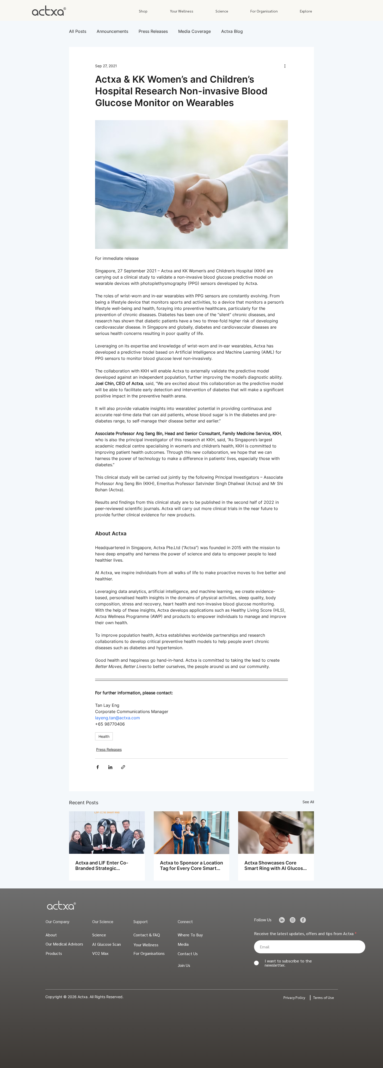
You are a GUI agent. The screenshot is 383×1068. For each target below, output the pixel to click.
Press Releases (153, 31)
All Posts (77, 31)
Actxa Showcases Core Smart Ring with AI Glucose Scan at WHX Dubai (275, 865)
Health (103, 736)
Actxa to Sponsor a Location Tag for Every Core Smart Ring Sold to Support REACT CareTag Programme (191, 865)
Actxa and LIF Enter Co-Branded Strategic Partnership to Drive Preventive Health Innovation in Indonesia (101, 865)
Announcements (112, 31)
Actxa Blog (232, 31)
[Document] (282, 919)
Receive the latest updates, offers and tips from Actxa (304, 933)
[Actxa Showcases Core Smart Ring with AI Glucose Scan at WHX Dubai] (276, 832)
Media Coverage (194, 31)
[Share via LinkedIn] (110, 767)
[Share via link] (123, 767)
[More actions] (285, 66)
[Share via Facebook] (97, 767)
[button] (143, 11)
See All (308, 802)
